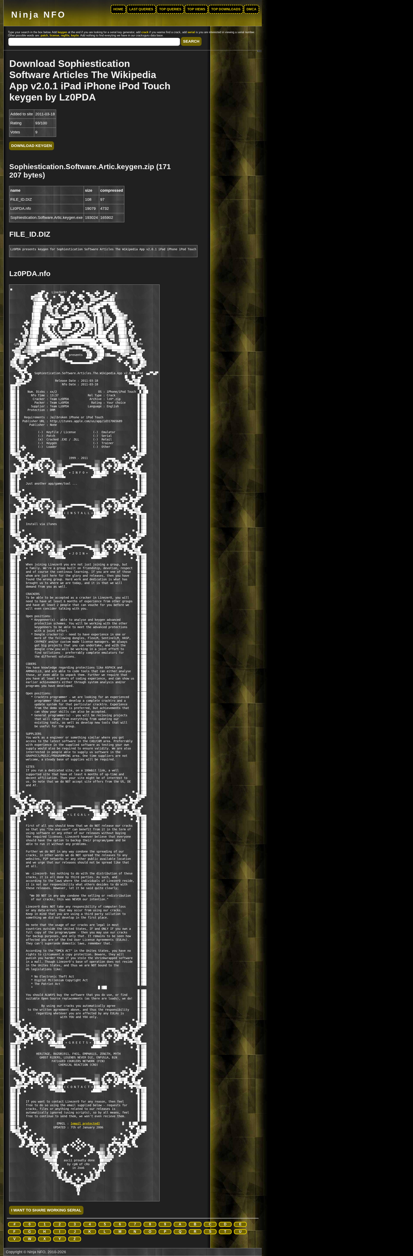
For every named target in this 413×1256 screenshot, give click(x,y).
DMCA (251, 9)
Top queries (170, 9)
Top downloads (225, 9)
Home (118, 9)
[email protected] (85, 1123)
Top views (196, 9)
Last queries (141, 9)
